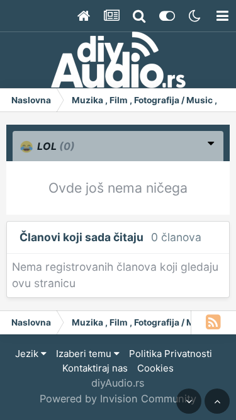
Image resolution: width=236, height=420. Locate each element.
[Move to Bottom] (188, 401)
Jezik (28, 354)
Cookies (155, 368)
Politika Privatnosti (170, 354)
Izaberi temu (85, 354)
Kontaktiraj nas (95, 368)
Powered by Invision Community (118, 398)
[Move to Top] (217, 401)
